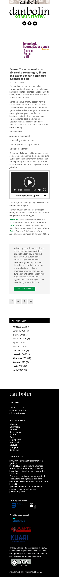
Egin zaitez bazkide (25, 289)
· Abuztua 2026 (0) (21, 326)
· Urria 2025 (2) (19, 366)
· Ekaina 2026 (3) (20, 334)
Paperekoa (14, 429)
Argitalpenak (15, 439)
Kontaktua (14, 450)
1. (26, 195)
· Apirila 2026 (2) (20, 342)
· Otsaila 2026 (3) (20, 350)
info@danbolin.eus (17, 413)
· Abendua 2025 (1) (21, 358)
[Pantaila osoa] (44, 189)
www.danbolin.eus (17, 410)
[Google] (24, 301)
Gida (11, 437)
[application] (29, 182)
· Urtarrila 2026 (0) (21, 354)
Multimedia (14, 426)
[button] (29, 182)
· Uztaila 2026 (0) (20, 330)
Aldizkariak (14, 442)
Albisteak (13, 424)
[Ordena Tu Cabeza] (22, 572)
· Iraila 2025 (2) (19, 370)
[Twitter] (18, 301)
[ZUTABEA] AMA (17, 491)
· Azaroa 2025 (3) (20, 362)
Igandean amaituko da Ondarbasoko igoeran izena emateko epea (26, 487)
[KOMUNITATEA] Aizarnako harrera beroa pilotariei (28, 482)
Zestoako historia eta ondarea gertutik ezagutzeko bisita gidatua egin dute (27, 477)
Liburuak (13, 444)
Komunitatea (15, 432)
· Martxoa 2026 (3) (21, 346)
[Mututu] (39, 189)
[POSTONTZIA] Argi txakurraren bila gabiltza (26, 462)
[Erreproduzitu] (14, 189)
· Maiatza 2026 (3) (21, 338)
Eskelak (12, 434)
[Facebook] (11, 301)
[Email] (30, 301)
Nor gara (13, 447)
